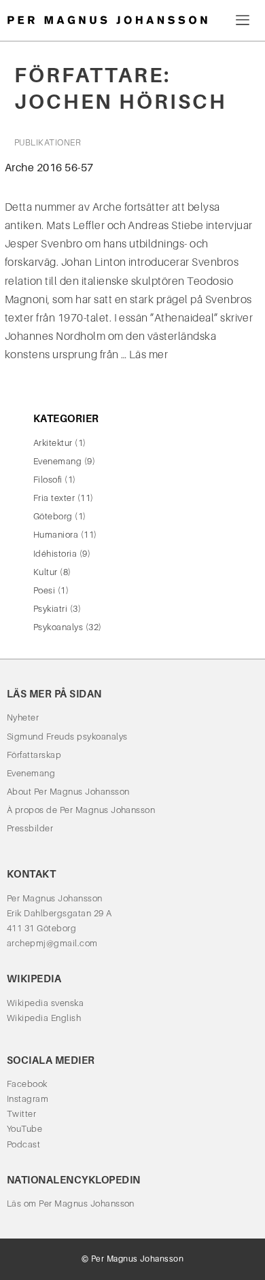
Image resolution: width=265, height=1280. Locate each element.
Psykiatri (50, 609)
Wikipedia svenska (45, 1003)
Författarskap (34, 755)
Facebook (27, 1084)
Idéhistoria (55, 554)
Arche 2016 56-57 (49, 167)
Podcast (23, 1144)
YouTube (24, 1129)
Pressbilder (30, 828)
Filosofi (48, 479)
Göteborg (53, 516)
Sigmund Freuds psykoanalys (67, 736)
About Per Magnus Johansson (68, 791)
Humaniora (55, 535)
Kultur (45, 572)
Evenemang (57, 461)
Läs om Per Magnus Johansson (71, 1203)
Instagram (27, 1099)
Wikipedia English (44, 1018)
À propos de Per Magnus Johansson (81, 810)
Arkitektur (53, 443)
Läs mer (148, 354)
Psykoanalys (58, 627)
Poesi (44, 590)
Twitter (21, 1114)
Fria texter (54, 498)
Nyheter (23, 717)
